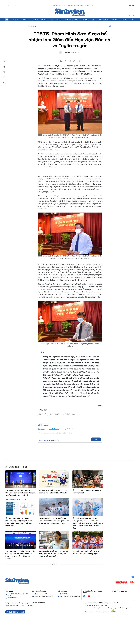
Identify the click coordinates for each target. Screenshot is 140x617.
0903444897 (64, 594)
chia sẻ (61, 61)
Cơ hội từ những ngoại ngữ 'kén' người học (86, 491)
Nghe (4, 61)
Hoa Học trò (89, 5)
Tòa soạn (9, 591)
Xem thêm (133, 19)
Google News (110, 26)
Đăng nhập (41, 429)
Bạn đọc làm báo (16, 612)
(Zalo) (46, 594)
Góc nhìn (44, 19)
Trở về (4, 83)
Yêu (52, 19)
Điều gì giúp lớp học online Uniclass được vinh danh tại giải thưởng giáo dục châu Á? (20, 492)
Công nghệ (84, 19)
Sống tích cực (103, 19)
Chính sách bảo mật (119, 591)
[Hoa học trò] (132, 582)
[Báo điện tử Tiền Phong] (121, 582)
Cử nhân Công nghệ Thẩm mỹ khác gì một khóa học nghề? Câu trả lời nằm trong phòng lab (54, 520)
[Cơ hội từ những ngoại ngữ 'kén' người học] (87, 479)
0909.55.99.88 (39, 594)
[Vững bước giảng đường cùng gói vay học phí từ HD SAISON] (54, 479)
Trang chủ (6, 19)
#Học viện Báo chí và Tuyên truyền (63, 414)
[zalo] (99, 596)
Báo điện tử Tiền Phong (70, 12)
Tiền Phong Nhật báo (75, 5)
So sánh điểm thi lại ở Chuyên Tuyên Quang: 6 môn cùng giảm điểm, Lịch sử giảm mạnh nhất (19, 522)
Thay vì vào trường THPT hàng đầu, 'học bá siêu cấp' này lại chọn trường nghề (53, 553)
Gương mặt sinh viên (71, 19)
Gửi (96, 439)
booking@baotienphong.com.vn (43, 596)
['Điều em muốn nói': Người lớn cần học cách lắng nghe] (87, 540)
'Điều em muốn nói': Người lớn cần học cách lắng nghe (86, 552)
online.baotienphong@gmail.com (70, 596)
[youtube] (133, 5)
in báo (74, 61)
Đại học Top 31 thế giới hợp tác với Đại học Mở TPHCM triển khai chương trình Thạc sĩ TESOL (20, 555)
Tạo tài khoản (54, 429)
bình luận (79, 61)
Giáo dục (35, 19)
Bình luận (4, 77)
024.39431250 (12, 598)
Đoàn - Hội (16, 19)
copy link (70, 61)
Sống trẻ (25, 19)
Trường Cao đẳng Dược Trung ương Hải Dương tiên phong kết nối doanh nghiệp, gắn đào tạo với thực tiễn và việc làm (87, 523)
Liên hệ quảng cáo (39, 591)
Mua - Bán (115, 19)
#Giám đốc (42, 414)
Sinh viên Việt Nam (17, 581)
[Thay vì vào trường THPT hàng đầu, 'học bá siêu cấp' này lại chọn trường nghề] (54, 540)
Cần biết (124, 19)
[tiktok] (95, 596)
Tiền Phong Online (59, 5)
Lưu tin (4, 72)
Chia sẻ (4, 67)
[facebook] (130, 5)
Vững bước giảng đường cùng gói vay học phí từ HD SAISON (53, 491)
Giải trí (59, 19)
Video (93, 19)
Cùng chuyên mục (16, 467)
